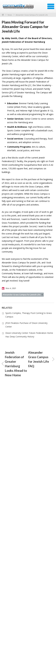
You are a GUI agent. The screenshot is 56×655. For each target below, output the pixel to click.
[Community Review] (18, 7)
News (10, 15)
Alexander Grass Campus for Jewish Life (23, 294)
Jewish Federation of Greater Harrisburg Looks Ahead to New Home (16, 363)
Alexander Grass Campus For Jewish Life (32, 15)
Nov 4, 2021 (10, 288)
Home (3, 15)
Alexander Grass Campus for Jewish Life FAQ (38, 359)
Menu (50, 6)
